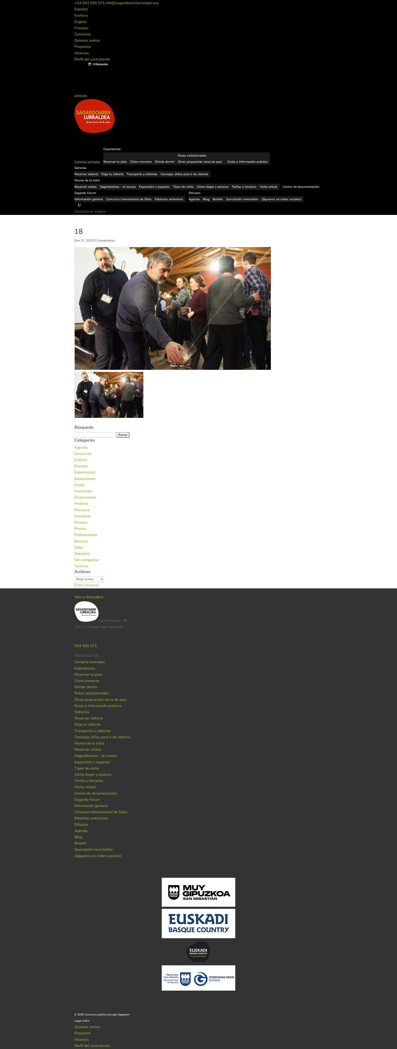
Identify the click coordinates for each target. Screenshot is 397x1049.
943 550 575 (85, 645)
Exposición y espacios (154, 187)
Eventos (81, 466)
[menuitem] (81, 9)
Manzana (82, 510)
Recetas (81, 541)
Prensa (80, 528)
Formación (83, 491)
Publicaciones (85, 534)
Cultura (80, 459)
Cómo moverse (141, 162)
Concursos (83, 453)
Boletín (218, 199)
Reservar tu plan (115, 162)
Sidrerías (81, 553)
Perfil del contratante (92, 59)
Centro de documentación (95, 793)
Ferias (79, 484)
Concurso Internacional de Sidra (128, 199)
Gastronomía (85, 497)
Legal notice (82, 1021)
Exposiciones (85, 478)
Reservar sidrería (86, 174)
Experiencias (84, 472)
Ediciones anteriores (169, 199)
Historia (81, 503)
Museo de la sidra (89, 743)
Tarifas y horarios (244, 187)
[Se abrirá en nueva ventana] (102, 655)
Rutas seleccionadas (192, 155)
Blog (206, 199)
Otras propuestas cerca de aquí (200, 162)
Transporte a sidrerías (142, 174)
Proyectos (82, 46)
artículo (81, 95)
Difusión (81, 824)
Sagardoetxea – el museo (118, 187)
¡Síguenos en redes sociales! (281, 199)
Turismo (81, 566)
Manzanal (82, 516)
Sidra (78, 547)
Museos (81, 522)
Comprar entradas (89, 661)
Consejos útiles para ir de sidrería (184, 174)
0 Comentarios (104, 240)
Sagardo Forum (87, 799)
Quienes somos (87, 40)
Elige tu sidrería (112, 174)
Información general (88, 199)
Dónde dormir (165, 162)
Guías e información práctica (247, 162)
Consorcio (82, 34)
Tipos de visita (183, 187)
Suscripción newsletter (242, 199)
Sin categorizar (86, 559)
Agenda (194, 199)
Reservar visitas (85, 187)
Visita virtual (268, 187)
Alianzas (81, 53)
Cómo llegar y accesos (213, 187)
